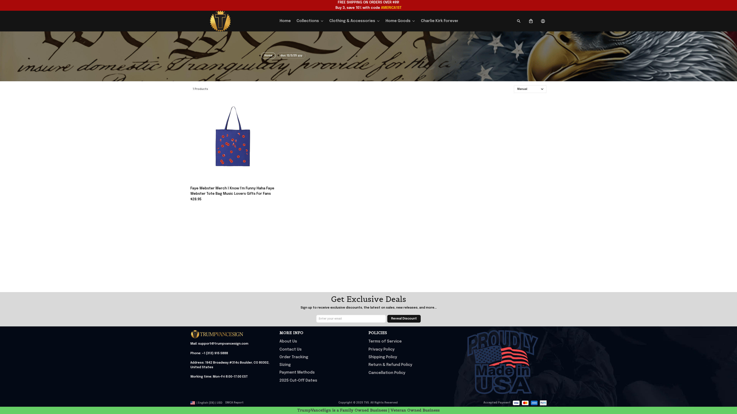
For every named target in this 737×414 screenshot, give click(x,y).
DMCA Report (234, 402)
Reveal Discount (404, 318)
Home (268, 55)
